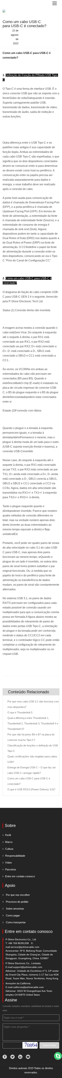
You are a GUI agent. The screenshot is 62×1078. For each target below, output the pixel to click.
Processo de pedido (17, 901)
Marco (8, 841)
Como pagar (13, 915)
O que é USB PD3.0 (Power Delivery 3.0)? (31, 789)
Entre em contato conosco (20, 876)
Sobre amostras (15, 908)
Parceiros (10, 869)
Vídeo (8, 862)
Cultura (9, 848)
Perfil (8, 835)
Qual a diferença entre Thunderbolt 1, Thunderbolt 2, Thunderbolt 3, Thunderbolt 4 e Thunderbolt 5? (32, 723)
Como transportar (16, 922)
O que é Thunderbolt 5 (19, 712)
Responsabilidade (15, 855)
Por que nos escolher (18, 894)
